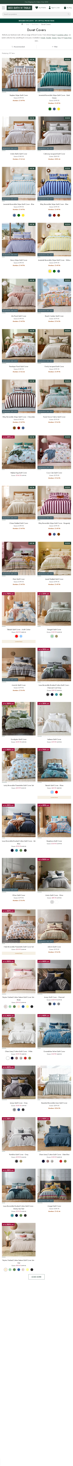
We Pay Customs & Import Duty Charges (36, 2)
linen (53, 35)
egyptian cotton (62, 35)
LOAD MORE (36, 1277)
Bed (27, 24)
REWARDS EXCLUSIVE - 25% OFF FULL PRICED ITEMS (36, 21)
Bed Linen (35, 24)
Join (58, 8)
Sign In (53, 8)
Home (22, 24)
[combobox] (36, 14)
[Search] (68, 14)
